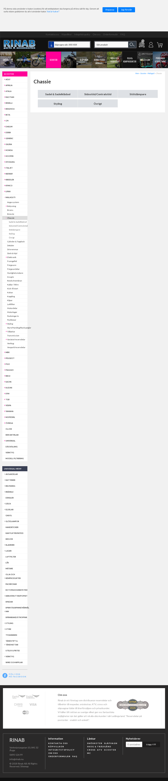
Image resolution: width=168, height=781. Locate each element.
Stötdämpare (138, 94)
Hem (137, 73)
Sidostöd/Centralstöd (97, 94)
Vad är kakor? (53, 11)
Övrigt (98, 103)
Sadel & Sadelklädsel (57, 94)
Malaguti (151, 73)
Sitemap (24, 766)
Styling (58, 103)
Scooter (143, 73)
